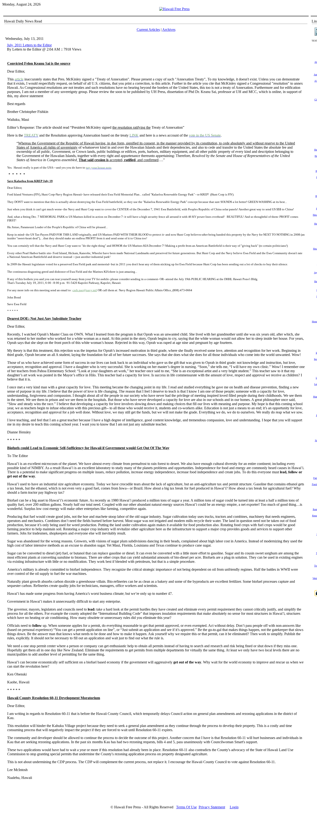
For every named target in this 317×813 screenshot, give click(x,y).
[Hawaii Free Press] (174, 9)
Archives (168, 30)
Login (234, 807)
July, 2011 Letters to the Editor (29, 45)
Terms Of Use (186, 807)
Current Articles (148, 30)
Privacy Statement (212, 807)
